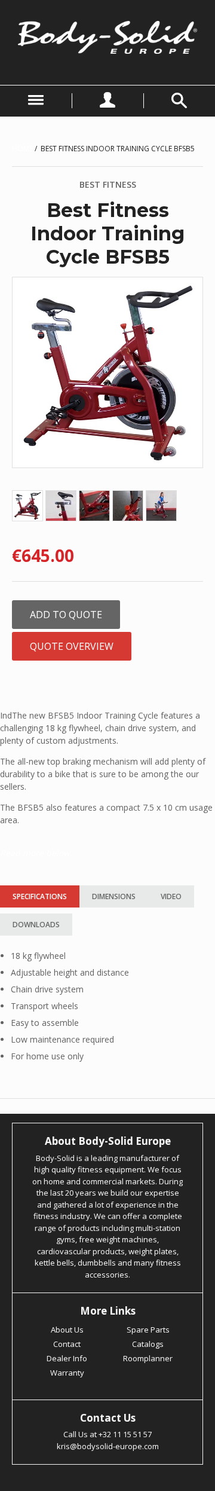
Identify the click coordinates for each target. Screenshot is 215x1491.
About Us (67, 1329)
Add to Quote (66, 614)
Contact (67, 1344)
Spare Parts (148, 1329)
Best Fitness (107, 184)
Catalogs (148, 1344)
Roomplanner (148, 1358)
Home (22, 148)
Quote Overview (71, 646)
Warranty (67, 1372)
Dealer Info (67, 1358)
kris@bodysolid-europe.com (108, 1446)
